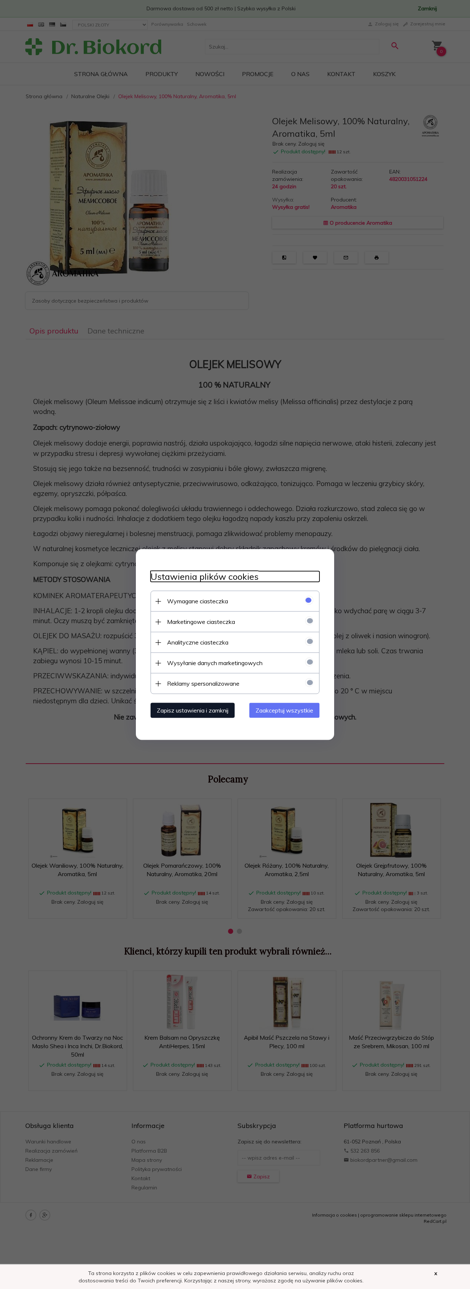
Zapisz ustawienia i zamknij (192, 710)
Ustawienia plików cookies (204, 576)
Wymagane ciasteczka (197, 601)
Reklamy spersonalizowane (203, 683)
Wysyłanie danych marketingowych (215, 663)
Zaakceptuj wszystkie (284, 710)
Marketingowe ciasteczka (201, 621)
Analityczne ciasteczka (197, 642)
